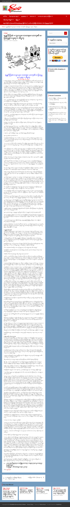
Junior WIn (22, 488)
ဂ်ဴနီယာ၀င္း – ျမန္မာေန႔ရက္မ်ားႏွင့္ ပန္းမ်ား (26, 490)
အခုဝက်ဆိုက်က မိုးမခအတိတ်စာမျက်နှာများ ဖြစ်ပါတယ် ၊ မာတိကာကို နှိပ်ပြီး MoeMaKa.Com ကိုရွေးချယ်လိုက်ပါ (28, 23)
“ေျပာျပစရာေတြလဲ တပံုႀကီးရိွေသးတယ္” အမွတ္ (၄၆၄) (59, 491)
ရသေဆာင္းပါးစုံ (6, 489)
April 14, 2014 (23, 493)
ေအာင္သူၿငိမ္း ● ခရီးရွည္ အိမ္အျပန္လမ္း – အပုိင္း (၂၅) (13, 478)
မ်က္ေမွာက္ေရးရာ (13, 16)
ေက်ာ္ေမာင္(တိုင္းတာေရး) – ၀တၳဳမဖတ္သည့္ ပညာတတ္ (57, 120)
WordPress (58, 504)
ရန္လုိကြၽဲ (8, 469)
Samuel (50, 98)
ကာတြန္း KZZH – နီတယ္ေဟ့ (35, 477)
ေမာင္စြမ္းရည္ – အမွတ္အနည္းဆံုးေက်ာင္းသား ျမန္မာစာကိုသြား (57, 108)
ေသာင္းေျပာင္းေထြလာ (45, 16)
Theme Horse (43, 504)
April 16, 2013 (56, 495)
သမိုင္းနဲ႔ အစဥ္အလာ (7, 19)
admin (61, 495)
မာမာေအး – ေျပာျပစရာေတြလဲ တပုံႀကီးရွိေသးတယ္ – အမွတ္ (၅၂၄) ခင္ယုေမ (9, 493)
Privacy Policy (30, 504)
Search (65, 33)
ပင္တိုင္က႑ (17, 19)
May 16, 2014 (6, 498)
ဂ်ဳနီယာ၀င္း (39, 488)
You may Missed (8, 484)
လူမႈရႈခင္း (24, 16)
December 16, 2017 (8, 40)
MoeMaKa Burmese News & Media (18, 504)
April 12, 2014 (39, 493)
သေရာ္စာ (6, 33)
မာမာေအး (8, 488)
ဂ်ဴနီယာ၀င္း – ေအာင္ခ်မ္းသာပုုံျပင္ (43, 490)
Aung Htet (15, 40)
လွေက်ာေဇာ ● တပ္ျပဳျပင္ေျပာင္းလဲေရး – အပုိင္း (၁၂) (57, 114)
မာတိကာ (5, 16)
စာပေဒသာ (32, 16)
